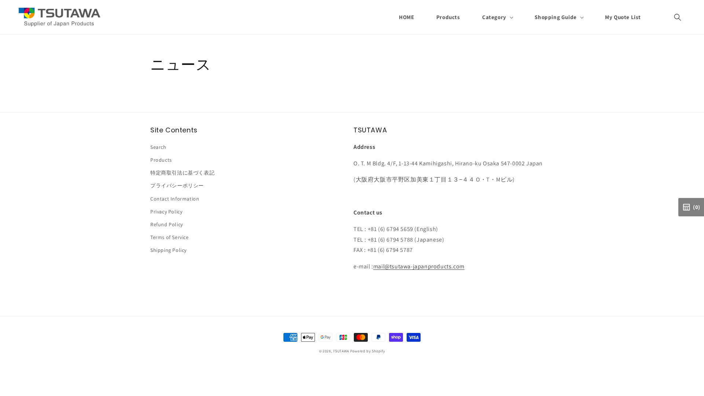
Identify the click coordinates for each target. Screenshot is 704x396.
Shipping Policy (168, 250)
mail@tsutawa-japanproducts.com (419, 266)
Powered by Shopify (367, 351)
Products (161, 160)
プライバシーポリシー (177, 185)
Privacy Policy (166, 211)
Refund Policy (166, 224)
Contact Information (174, 198)
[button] (497, 17)
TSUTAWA (341, 351)
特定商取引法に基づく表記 (182, 172)
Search (158, 147)
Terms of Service (169, 237)
